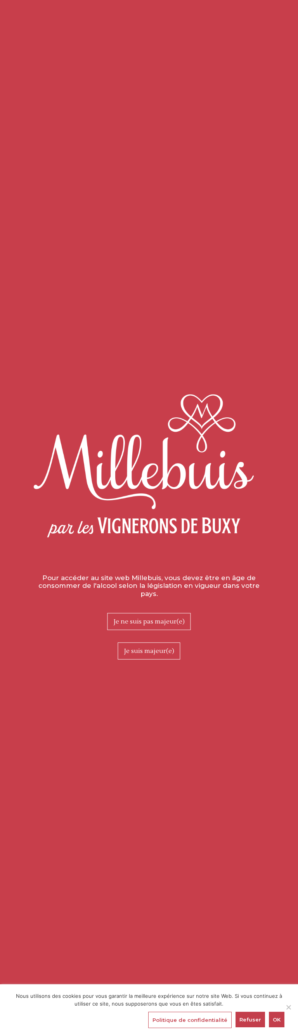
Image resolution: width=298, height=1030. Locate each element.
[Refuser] (288, 1007)
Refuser (250, 1019)
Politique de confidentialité (189, 1020)
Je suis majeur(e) (149, 651)
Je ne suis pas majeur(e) (149, 621)
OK (277, 1019)
